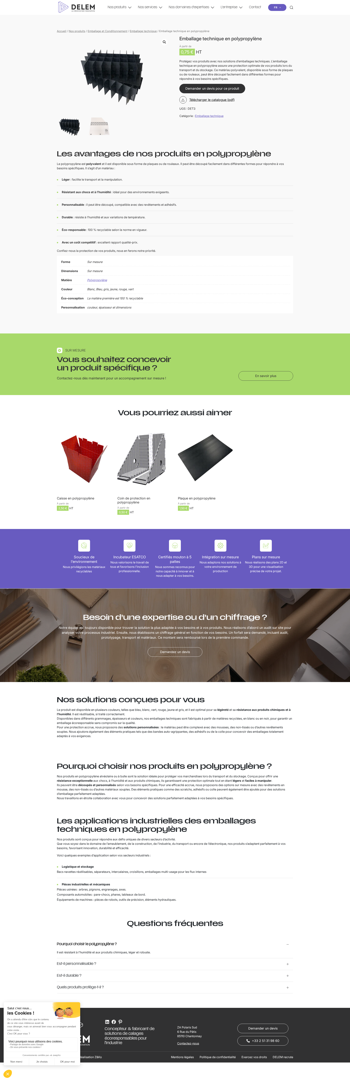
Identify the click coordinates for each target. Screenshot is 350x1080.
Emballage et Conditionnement (107, 31)
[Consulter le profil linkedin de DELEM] (107, 1021)
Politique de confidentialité (218, 1057)
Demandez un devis (175, 652)
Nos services (147, 7)
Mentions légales (182, 1057)
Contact (255, 7)
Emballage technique (143, 31)
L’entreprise (229, 7)
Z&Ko (98, 1057)
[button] (164, 42)
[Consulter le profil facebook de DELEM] (113, 1021)
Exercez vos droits (254, 1057)
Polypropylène (97, 280)
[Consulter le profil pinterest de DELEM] (120, 1021)
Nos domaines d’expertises (189, 7)
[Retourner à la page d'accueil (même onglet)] (76, 7)
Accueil (61, 31)
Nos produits (117, 7)
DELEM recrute (283, 1057)
